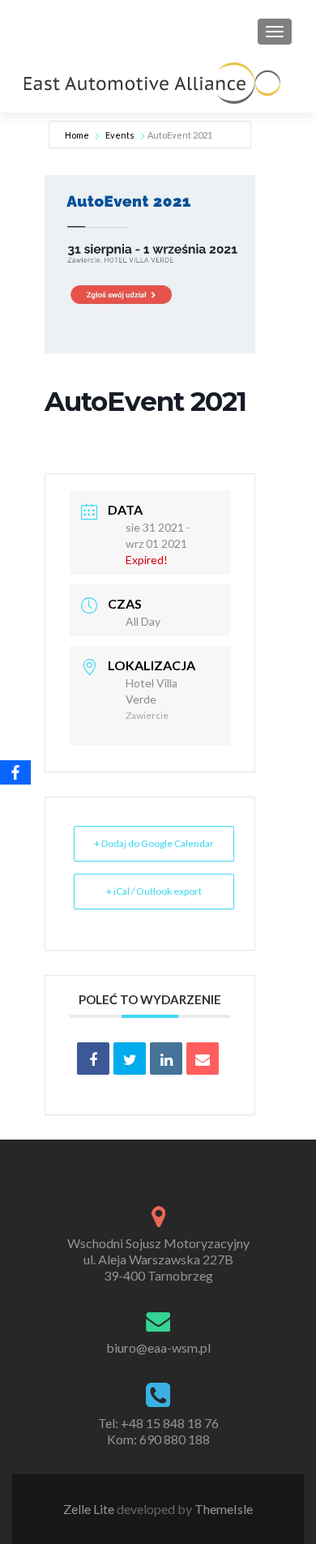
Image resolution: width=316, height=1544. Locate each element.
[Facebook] (15, 772)
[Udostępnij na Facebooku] (93, 1058)
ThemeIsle (223, 1508)
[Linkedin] (166, 1058)
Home (78, 135)
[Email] (202, 1058)
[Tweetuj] (129, 1058)
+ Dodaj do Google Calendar (154, 843)
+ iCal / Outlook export (154, 891)
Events (120, 135)
